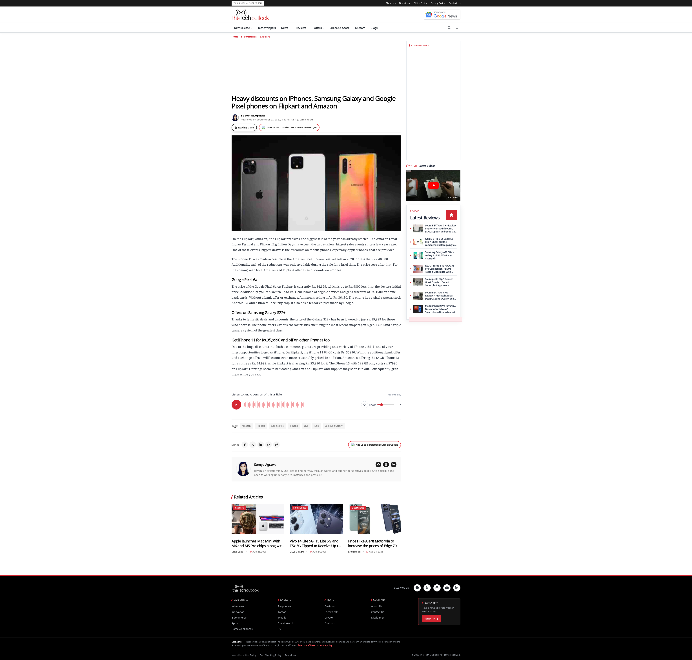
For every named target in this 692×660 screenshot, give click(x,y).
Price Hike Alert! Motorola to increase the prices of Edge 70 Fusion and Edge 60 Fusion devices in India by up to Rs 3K (372, 543)
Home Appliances (242, 629)
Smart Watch (286, 623)
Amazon (246, 425)
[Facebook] (244, 444)
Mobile (282, 617)
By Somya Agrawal (253, 115)
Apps (235, 623)
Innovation (238, 612)
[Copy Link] (276, 444)
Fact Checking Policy (270, 655)
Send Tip (430, 618)
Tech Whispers (267, 28)
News (284, 28)
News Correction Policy (244, 655)
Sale (316, 425)
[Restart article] (364, 404)
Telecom (360, 28)
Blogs (374, 28)
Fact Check (331, 612)
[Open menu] (457, 27)
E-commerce (249, 37)
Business (330, 606)
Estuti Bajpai (238, 551)
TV (279, 629)
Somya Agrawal (265, 464)
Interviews (238, 606)
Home (235, 37)
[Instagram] (386, 464)
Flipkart (261, 425)
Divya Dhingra (297, 551)
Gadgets (265, 37)
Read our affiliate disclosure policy (315, 645)
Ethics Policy (420, 3)
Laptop (282, 612)
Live (306, 425)
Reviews (301, 28)
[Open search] (449, 27)
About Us (376, 606)
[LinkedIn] (260, 444)
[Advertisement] (316, 66)
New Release (242, 28)
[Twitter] (427, 587)
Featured (330, 623)
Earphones (284, 606)
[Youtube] (447, 587)
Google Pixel (277, 425)
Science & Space (339, 28)
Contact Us (454, 3)
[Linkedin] (456, 587)
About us (391, 3)
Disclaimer (404, 3)
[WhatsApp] (268, 444)
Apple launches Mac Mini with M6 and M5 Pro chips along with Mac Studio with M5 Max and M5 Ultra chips (258, 543)
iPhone (294, 425)
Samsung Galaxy (334, 425)
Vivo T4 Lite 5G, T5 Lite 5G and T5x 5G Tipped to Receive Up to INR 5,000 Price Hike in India (315, 543)
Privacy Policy (438, 3)
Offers (318, 28)
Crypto (329, 617)
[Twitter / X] (252, 444)
